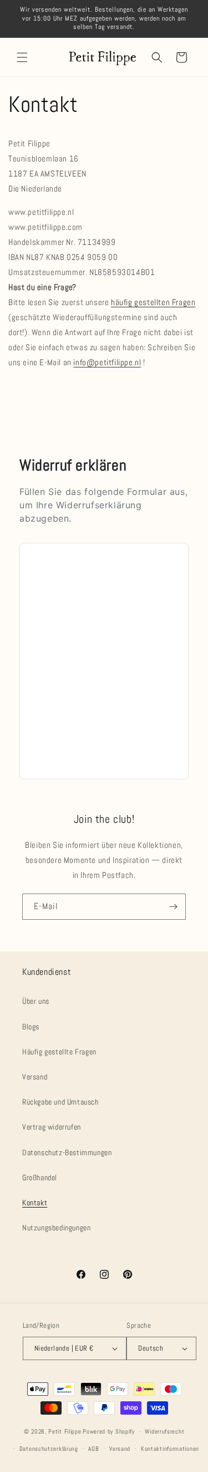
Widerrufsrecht (164, 1431)
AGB (93, 1449)
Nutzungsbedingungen (56, 1228)
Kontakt (34, 1203)
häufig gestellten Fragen (153, 302)
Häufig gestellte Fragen (59, 1052)
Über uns (35, 1001)
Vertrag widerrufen (51, 1127)
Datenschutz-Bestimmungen (66, 1152)
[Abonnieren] (173, 907)
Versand (34, 1077)
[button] (22, 57)
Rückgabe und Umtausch (60, 1102)
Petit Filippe (64, 1431)
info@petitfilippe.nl (107, 362)
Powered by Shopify (109, 1431)
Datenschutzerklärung (48, 1449)
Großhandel (39, 1177)
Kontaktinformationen (170, 1449)
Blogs (30, 1027)
